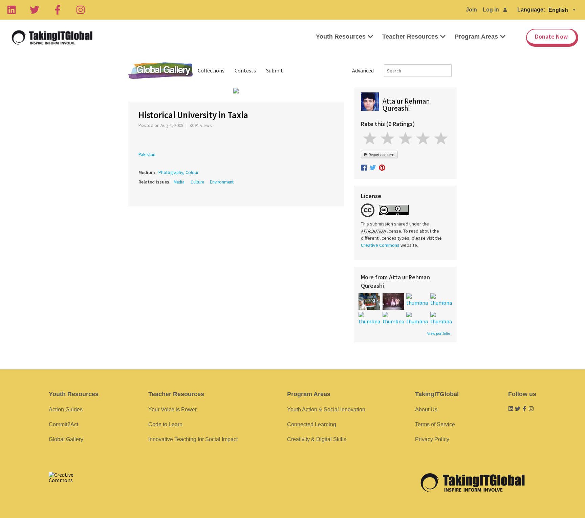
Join (471, 10)
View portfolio (438, 333)
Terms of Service (435, 424)
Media (179, 182)
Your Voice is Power (172, 409)
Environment (222, 182)
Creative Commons (380, 245)
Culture (197, 182)
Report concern (380, 154)
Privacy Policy (432, 439)
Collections (211, 70)
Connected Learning (311, 424)
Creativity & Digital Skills (316, 439)
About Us (426, 409)
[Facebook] (57, 10)
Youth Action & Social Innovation (326, 409)
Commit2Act (63, 424)
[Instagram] (80, 10)
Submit (274, 70)
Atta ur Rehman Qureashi (406, 104)
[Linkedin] (11, 10)
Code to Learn (165, 424)
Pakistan (146, 154)
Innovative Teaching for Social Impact (193, 439)
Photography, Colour (178, 172)
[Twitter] (34, 10)
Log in (491, 10)
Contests (245, 70)
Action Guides (66, 409)
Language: (531, 10)
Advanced (363, 70)
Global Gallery (160, 70)
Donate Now (551, 36)
